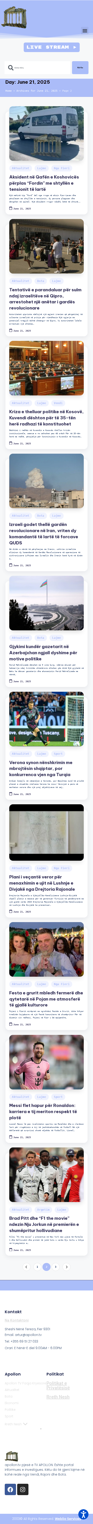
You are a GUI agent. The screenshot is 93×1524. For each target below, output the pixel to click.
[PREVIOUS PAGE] (26, 1267)
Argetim (43, 1209)
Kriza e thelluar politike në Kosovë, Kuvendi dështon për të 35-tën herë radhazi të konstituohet (46, 418)
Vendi (58, 403)
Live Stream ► (51, 47)
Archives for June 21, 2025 (37, 90)
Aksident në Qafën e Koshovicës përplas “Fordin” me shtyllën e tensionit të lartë (44, 183)
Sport (58, 753)
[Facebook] (10, 1489)
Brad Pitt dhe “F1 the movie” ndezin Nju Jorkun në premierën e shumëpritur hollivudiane (44, 1224)
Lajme (41, 168)
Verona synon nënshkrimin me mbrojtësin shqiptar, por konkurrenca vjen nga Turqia (40, 768)
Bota (40, 281)
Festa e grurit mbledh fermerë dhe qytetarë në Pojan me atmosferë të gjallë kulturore (46, 999)
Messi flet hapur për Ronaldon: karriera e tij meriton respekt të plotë (43, 1111)
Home (8, 90)
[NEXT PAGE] (66, 1267)
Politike (10, 1409)
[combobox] (37, 67)
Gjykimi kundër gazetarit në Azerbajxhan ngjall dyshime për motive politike (43, 652)
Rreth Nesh (13, 1424)
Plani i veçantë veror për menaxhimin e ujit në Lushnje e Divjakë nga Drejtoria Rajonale (42, 883)
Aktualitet (20, 168)
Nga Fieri (62, 168)
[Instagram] (22, 1489)
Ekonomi (12, 1403)
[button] (84, 30)
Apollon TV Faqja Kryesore (25, 1383)
